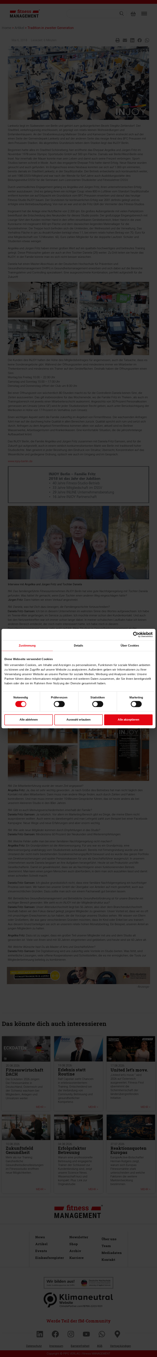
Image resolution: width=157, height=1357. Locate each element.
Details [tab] (78, 645)
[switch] (59, 704)
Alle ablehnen (29, 719)
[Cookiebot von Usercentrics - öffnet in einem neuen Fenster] (136, 634)
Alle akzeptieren (128, 719)
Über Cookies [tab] (130, 645)
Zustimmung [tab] (27, 645)
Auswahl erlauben (78, 719)
